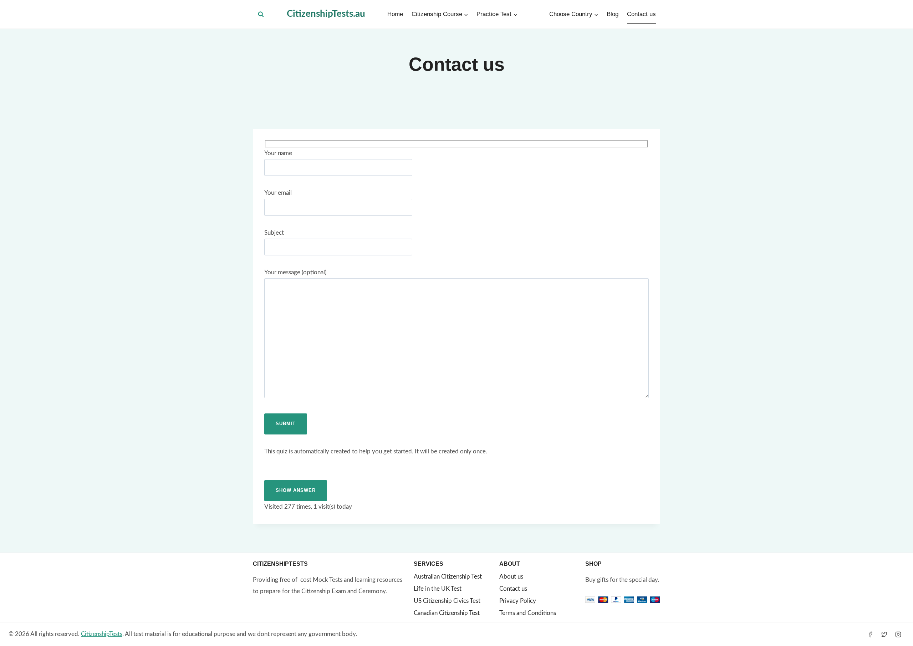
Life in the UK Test (437, 589)
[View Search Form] (261, 14)
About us (511, 577)
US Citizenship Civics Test (447, 601)
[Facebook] (870, 634)
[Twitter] (884, 634)
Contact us (641, 14)
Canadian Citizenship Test (447, 613)
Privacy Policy (517, 601)
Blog (612, 14)
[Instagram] (898, 634)
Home (395, 14)
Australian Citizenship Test (448, 577)
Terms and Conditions (527, 613)
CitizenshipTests (101, 634)
